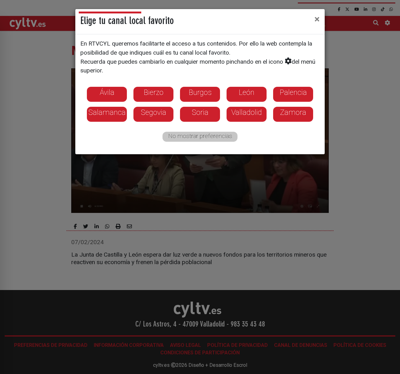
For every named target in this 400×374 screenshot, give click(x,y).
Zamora (293, 112)
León (246, 92)
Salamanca (107, 112)
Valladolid (246, 112)
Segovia (153, 112)
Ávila (107, 92)
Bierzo (153, 92)
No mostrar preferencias (200, 136)
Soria (200, 112)
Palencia (293, 92)
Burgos (200, 92)
